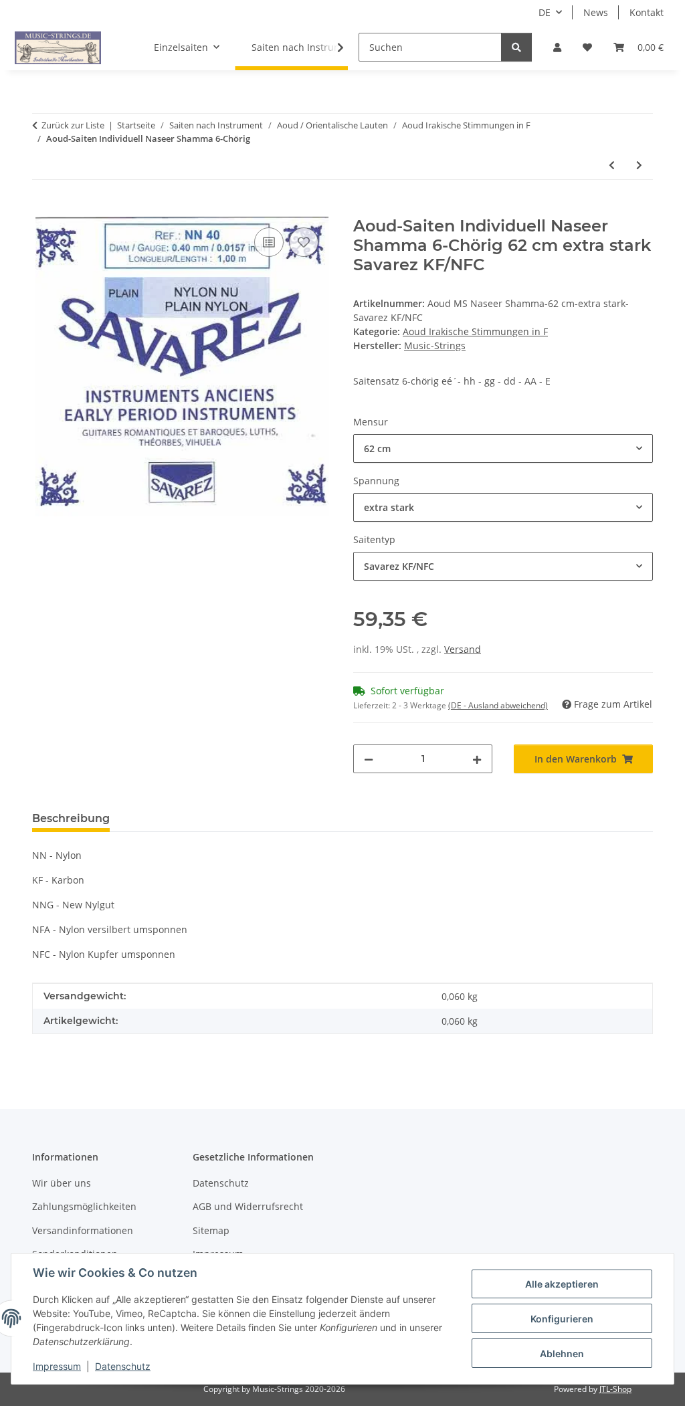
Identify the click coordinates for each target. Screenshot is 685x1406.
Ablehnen (562, 1353)
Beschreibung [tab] (71, 818)
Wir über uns (61, 1183)
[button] (557, 47)
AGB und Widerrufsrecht (248, 1206)
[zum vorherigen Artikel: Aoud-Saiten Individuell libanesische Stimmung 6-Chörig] (611, 164)
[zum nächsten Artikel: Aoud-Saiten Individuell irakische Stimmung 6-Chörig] (639, 164)
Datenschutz (123, 1366)
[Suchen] (516, 47)
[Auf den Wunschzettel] (303, 242)
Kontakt (646, 12)
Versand (462, 649)
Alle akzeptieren (562, 1284)
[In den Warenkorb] (43, 209)
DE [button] (545, 12)
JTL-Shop (615, 1389)
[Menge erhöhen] (477, 759)
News (595, 12)
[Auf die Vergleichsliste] (269, 242)
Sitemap (211, 1230)
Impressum (57, 1366)
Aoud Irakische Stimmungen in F (475, 331)
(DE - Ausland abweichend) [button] (498, 705)
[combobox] (503, 448)
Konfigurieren (561, 1318)
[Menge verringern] (368, 759)
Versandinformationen (82, 1230)
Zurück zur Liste (72, 125)
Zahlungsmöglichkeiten (84, 1206)
